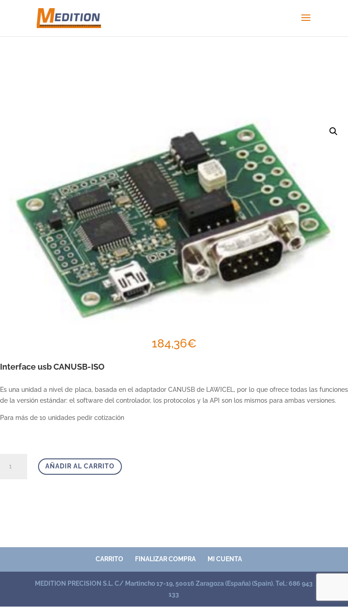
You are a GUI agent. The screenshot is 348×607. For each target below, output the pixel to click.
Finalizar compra (165, 559)
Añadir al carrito (80, 466)
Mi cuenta (225, 559)
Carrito (109, 559)
